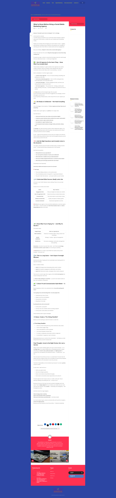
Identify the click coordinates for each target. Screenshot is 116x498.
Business (48, 2)
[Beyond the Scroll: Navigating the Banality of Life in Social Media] (72, 116)
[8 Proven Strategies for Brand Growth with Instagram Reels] (72, 121)
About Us (51, 471)
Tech (53, 2)
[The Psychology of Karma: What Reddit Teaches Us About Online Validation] (72, 109)
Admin (49, 440)
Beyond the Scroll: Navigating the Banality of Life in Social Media (79, 116)
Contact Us (76, 2)
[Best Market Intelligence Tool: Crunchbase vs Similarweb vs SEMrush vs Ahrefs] (34, 479)
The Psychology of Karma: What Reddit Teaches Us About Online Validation (78, 111)
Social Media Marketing (37, 14)
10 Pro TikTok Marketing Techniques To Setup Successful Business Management (79, 128)
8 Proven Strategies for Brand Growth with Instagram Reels (79, 121)
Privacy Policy (52, 473)
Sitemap (51, 477)
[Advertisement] (58, 10)
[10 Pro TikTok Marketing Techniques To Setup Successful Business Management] (72, 126)
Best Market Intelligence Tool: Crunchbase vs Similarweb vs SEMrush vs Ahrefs (42, 480)
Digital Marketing (59, 2)
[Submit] (46, 18)
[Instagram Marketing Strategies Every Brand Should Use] (72, 104)
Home (44, 2)
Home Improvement (68, 2)
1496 (46, 28)
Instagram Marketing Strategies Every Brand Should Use (79, 105)
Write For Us (52, 475)
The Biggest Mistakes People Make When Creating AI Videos (41, 474)
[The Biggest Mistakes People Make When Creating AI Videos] (34, 473)
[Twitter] (82, 3)
